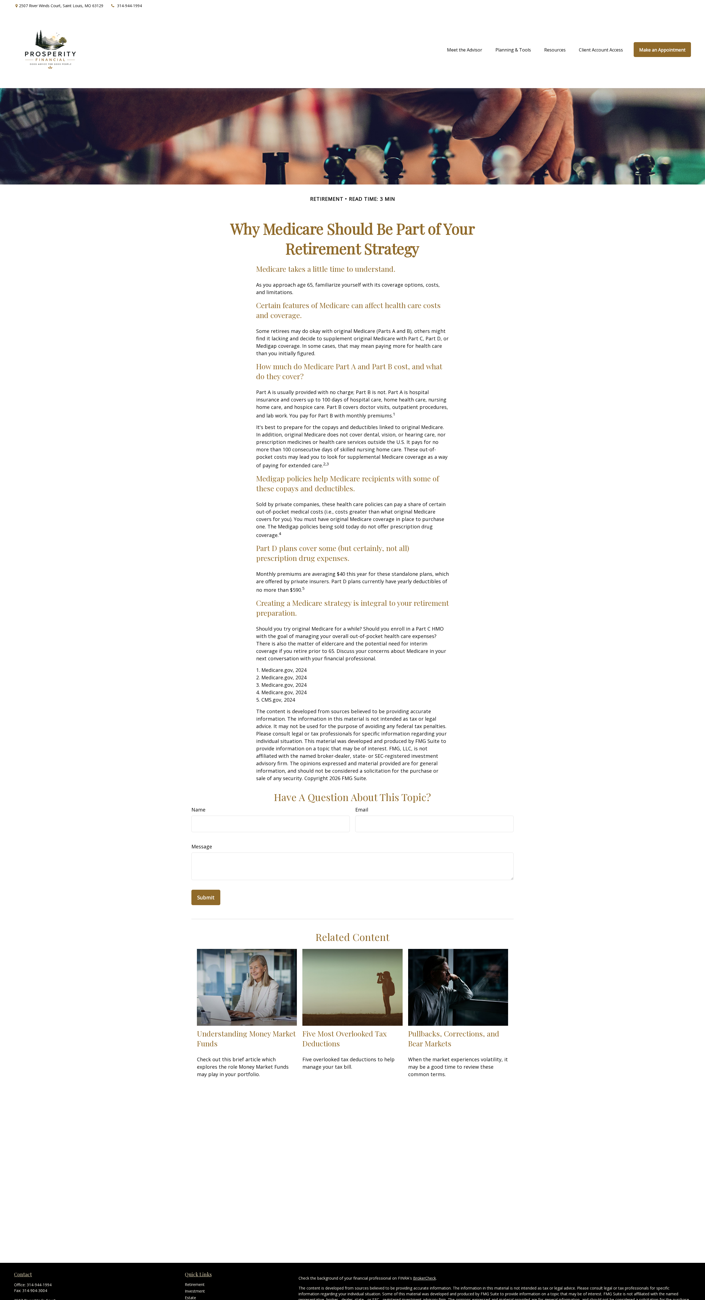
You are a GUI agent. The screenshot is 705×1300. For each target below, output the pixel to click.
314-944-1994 (129, 5)
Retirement (195, 1284)
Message (201, 846)
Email (361, 809)
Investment (195, 1291)
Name (198, 809)
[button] (464, 49)
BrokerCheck (424, 1278)
